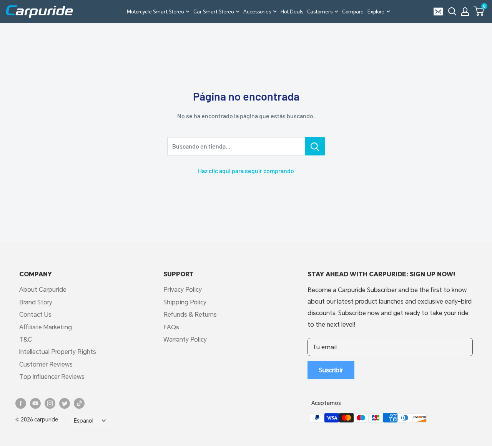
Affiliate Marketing (45, 327)
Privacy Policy (182, 289)
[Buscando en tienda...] (315, 146)
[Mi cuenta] (465, 11)
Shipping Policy (184, 302)
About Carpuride (42, 289)
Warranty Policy (185, 339)
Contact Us (35, 314)
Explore (375, 11)
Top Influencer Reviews (52, 376)
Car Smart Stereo (213, 11)
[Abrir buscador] (452, 11)
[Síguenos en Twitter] (64, 403)
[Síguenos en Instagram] (50, 403)
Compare (353, 11)
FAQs (171, 327)
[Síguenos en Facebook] (20, 403)
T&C (25, 339)
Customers (319, 11)
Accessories (257, 11)
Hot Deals (292, 11)
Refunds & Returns (190, 314)
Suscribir (331, 370)
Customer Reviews (46, 364)
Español (83, 420)
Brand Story (35, 302)
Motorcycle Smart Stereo (155, 11)
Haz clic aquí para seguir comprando (246, 170)
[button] (478, 11)
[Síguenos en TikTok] (79, 403)
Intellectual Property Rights (57, 351)
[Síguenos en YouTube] (35, 403)
